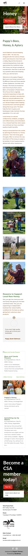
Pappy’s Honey (10, 397)
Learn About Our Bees (12, 27)
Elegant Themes (17, 551)
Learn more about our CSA (12, 494)
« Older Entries (7, 377)
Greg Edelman (10, 360)
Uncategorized (18, 401)
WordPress (17, 553)
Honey (10, 362)
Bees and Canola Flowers (11, 357)
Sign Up (7, 487)
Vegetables (16, 423)
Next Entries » (20, 377)
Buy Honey (9, 21)
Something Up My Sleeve (11, 418)
